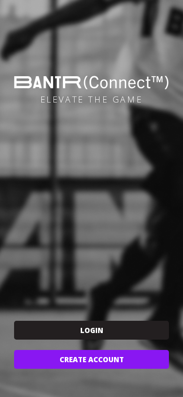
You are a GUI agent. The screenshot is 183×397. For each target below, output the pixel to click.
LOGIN (91, 330)
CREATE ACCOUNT (92, 359)
